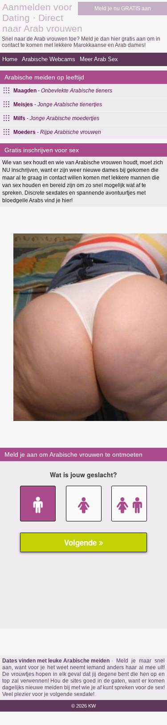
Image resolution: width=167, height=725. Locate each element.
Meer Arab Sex (99, 59)
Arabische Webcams (48, 59)
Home (9, 59)
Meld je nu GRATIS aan (122, 8)
